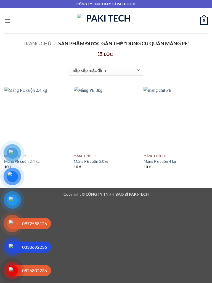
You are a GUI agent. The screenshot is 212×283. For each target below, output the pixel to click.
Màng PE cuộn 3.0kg (91, 161)
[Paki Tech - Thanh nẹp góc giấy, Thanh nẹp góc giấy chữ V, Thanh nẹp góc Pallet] (106, 21)
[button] (7, 21)
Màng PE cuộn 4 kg (160, 161)
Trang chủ (37, 43)
